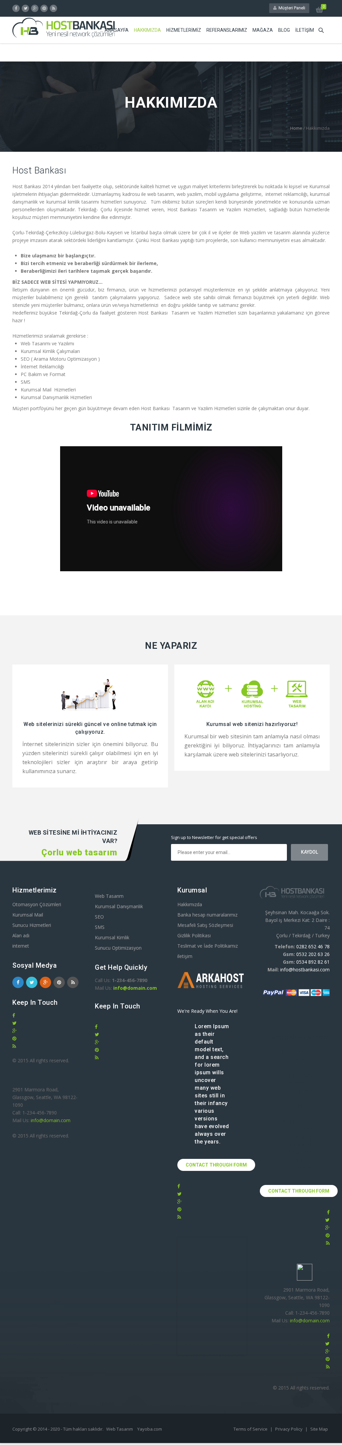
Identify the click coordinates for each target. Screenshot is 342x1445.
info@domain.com (50, 1120)
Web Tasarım (109, 896)
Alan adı (20, 935)
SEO (99, 917)
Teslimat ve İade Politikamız (207, 946)
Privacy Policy (289, 1429)
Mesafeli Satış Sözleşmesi (205, 925)
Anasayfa (117, 30)
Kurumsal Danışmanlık (119, 906)
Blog (284, 30)
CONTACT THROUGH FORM (216, 1165)
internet (20, 946)
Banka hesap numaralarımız (207, 915)
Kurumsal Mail (27, 915)
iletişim (304, 30)
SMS (100, 927)
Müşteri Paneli (291, 7)
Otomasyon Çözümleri (36, 904)
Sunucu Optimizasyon (118, 948)
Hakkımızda (147, 30)
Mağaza (262, 30)
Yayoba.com (149, 1429)
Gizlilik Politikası (194, 935)
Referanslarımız (226, 30)
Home (296, 128)
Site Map (319, 1429)
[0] (319, 10)
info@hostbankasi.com (305, 969)
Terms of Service (251, 1429)
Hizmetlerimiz (183, 30)
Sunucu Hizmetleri (31, 925)
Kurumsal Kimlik (112, 937)
